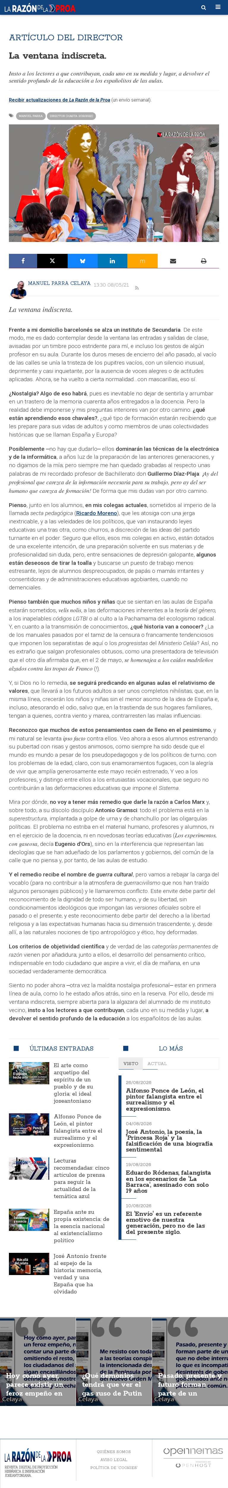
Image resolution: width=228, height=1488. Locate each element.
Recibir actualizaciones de (39, 100)
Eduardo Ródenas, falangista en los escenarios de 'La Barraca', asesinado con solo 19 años (168, 1182)
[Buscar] (204, 7)
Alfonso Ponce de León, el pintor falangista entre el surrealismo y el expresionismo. (78, 1131)
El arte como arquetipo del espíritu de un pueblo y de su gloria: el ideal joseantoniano (73, 1083)
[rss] (136, 288)
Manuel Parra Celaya (59, 283)
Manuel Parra (31, 116)
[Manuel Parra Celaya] (18, 289)
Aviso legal (113, 1459)
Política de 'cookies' (114, 1467)
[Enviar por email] (173, 261)
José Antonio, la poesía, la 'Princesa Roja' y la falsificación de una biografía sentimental (169, 1141)
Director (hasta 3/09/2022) (71, 116)
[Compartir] (23, 261)
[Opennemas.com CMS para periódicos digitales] (193, 1457)
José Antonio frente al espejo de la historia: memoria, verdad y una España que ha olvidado (80, 1274)
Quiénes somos (114, 1451)
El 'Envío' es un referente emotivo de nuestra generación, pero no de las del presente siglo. (165, 1223)
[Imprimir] (204, 261)
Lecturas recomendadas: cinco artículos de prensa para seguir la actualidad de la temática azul (82, 1178)
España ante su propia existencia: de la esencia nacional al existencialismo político (81, 1226)
